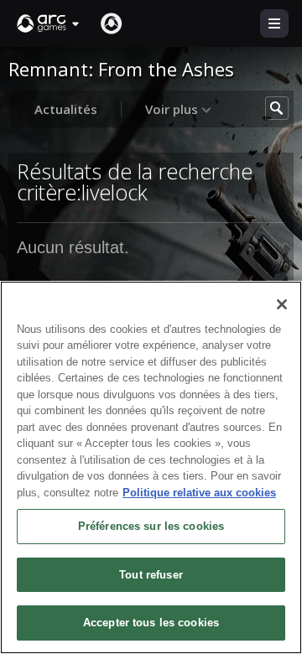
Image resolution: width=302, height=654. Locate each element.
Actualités (65, 109)
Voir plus (173, 109)
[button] (48, 23)
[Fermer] (281, 304)
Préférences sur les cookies (151, 526)
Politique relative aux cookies (199, 492)
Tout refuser (151, 574)
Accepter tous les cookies (151, 622)
